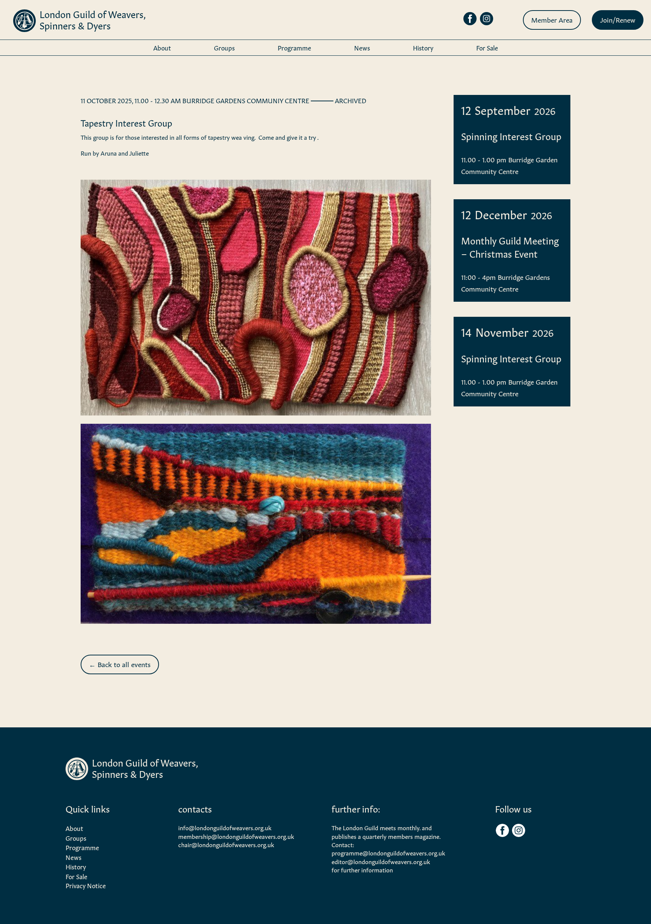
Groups (224, 47)
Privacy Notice (86, 885)
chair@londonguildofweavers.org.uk (226, 844)
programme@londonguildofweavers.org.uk (388, 852)
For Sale (487, 47)
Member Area (552, 19)
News (362, 47)
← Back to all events (120, 664)
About (162, 47)
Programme (294, 47)
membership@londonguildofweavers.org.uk (236, 836)
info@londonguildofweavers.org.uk (225, 827)
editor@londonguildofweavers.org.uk (381, 861)
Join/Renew (617, 19)
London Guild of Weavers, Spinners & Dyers (92, 19)
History (423, 47)
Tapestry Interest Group (126, 122)
